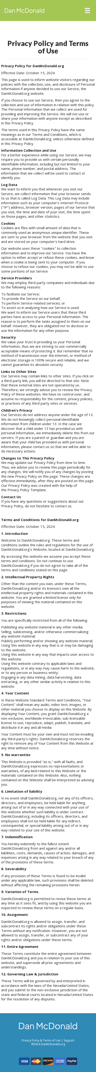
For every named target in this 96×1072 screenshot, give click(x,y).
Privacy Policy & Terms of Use (41, 1040)
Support (69, 1040)
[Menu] (87, 10)
